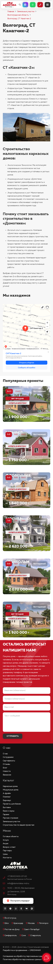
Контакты (7, 858)
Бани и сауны (8, 811)
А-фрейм (7, 793)
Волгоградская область (18, 15)
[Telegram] (10, 908)
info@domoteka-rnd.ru (18, 883)
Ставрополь (35, 935)
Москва (31, 923)
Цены (5, 854)
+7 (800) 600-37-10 (17, 876)
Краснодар (18, 923)
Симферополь (11, 935)
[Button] (25, 4)
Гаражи (6, 814)
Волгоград (10, 918)
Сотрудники (8, 757)
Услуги (6, 840)
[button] (20, 5)
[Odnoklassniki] (21, 908)
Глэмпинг (7, 797)
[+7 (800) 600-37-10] (5, 878)
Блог (5, 768)
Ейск (7, 923)
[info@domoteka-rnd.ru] (5, 883)
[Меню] (47, 4)
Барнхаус (7, 800)
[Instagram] (5, 908)
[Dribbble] (32, 908)
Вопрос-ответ (9, 847)
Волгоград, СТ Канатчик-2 (19, 19)
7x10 (23, 521)
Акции (5, 843)
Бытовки (7, 807)
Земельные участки (25, 11)
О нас (5, 754)
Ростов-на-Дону (12, 929)
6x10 (23, 434)
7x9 (15, 521)
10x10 (18, 391)
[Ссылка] (26, 404)
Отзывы (6, 764)
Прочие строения (10, 818)
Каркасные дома (10, 786)
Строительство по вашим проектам (18, 825)
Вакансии (7, 775)
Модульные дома (10, 790)
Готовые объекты (11, 836)
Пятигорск (43, 923)
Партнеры (7, 851)
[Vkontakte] (26, 908)
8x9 (16, 564)
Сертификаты (9, 761)
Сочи (23, 935)
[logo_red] (9, 4)
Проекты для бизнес (12, 804)
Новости (7, 771)
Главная (10, 11)
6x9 (16, 434)
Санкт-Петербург (32, 929)
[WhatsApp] (16, 908)
